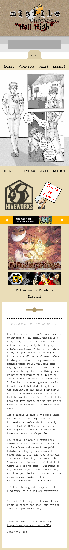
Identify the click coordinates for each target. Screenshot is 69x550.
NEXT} (43, 66)
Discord (34, 296)
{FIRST (9, 66)
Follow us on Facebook (34, 290)
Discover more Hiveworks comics (25, 220)
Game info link (17, 532)
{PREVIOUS (27, 66)
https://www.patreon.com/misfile (29, 525)
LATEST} (59, 66)
